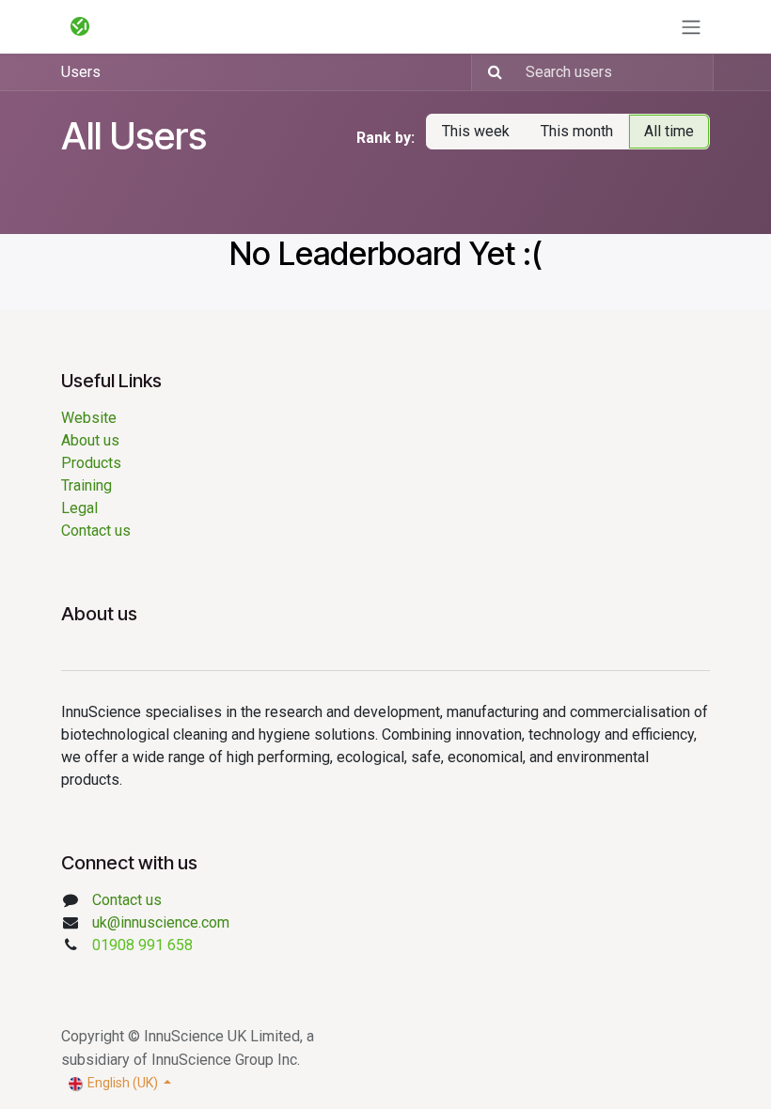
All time (669, 131)
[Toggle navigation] (691, 27)
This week (476, 131)
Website (89, 418)
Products (91, 463)
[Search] (489, 72)
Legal (79, 508)
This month (577, 131)
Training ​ (88, 485)
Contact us (96, 530)
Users (81, 72)
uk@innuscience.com (160, 922)
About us (94, 440)
